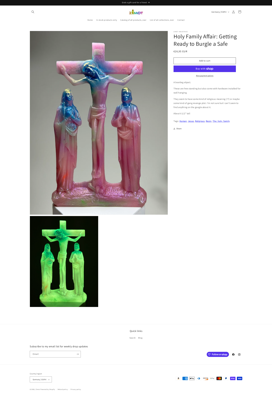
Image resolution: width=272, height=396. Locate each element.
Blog (140, 338)
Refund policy (63, 389)
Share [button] (179, 128)
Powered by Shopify (47, 389)
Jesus (191, 121)
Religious (200, 121)
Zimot (38, 389)
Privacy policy (76, 389)
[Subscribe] (77, 354)
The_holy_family (221, 121)
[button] (33, 12)
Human (183, 121)
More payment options (204, 75)
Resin (209, 121)
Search (132, 338)
